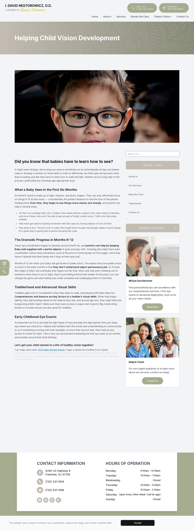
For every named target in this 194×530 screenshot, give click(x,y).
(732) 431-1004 (54, 481)
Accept (137, 523)
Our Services (135, 185)
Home (94, 16)
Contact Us (182, 16)
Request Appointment (176, 8)
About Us (133, 176)
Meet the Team (136, 194)
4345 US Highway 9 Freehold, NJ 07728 (57, 472)
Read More (152, 307)
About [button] (106, 16)
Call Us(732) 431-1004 (144, 8)
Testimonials (135, 203)
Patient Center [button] (162, 16)
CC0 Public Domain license (51, 349)
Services (121, 16)
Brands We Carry (140, 16)
